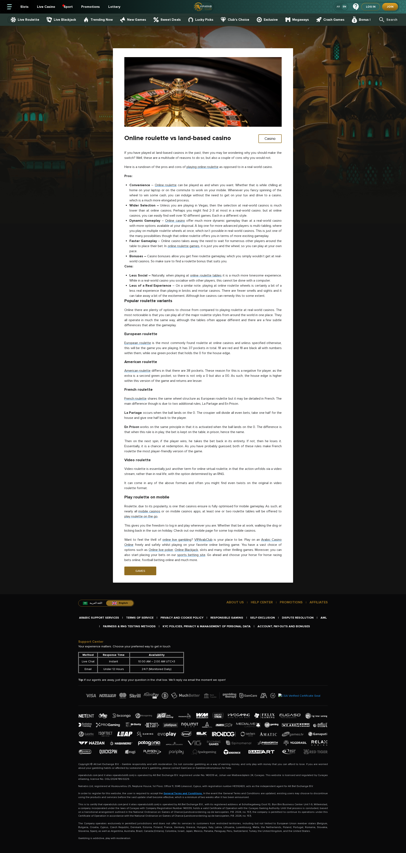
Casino (270, 138)
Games (140, 571)
